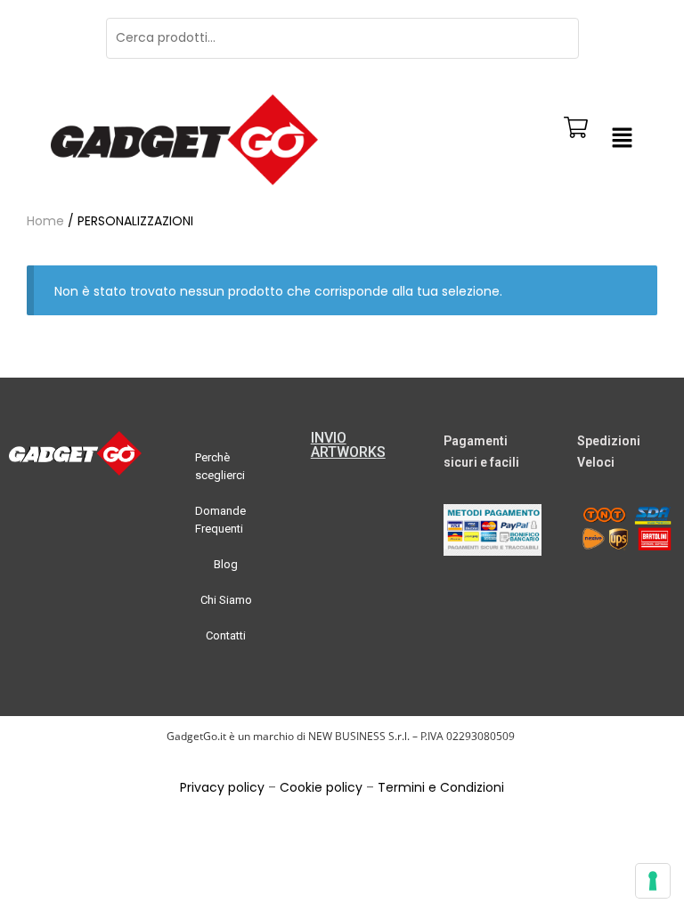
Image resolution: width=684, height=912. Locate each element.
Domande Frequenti (220, 519)
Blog (226, 564)
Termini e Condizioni (441, 787)
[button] (621, 139)
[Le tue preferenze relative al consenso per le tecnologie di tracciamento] (653, 881)
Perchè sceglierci (220, 466)
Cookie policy (321, 787)
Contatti (226, 635)
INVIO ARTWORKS (348, 444)
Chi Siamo (226, 600)
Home (45, 221)
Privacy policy (222, 787)
